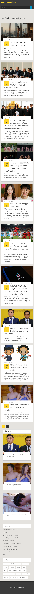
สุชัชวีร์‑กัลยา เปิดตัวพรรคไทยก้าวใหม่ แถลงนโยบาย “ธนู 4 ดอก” (16, 331)
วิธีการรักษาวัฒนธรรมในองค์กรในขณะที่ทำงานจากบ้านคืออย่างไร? (16, 367)
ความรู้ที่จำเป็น (14, 577)
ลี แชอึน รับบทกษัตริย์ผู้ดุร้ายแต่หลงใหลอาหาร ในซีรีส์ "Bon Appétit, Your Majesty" (16, 206)
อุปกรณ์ (18, 567)
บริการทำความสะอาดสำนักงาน (11, 535)
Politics (5, 532)
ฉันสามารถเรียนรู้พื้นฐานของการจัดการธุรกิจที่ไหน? (17, 514)
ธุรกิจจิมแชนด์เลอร (8, 2)
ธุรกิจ (24, 570)
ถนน (5, 570)
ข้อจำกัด (6, 577)
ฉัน (20, 570)
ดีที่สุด (24, 567)
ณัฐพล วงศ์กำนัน (8, 40)
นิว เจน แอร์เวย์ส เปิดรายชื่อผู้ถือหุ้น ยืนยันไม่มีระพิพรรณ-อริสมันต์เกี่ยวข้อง (16, 85)
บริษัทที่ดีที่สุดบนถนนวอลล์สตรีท (11, 538)
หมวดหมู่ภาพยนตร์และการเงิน (10, 529)
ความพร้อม (12, 574)
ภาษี (10, 570)
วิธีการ (18, 564)
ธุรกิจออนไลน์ (25, 574)
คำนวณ (15, 570)
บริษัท (5, 564)
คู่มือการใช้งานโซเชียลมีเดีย (10, 549)
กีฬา (4, 554)
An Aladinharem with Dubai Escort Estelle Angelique (15, 45)
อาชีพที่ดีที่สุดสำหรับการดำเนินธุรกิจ (12, 543)
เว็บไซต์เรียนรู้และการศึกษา (10, 546)
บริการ (5, 567)
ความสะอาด (25, 564)
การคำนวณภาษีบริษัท (8, 540)
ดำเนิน (18, 574)
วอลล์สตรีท (12, 564)
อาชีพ (5, 574)
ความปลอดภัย (23, 577)
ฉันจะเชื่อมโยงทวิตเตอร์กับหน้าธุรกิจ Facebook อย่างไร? (16, 407)
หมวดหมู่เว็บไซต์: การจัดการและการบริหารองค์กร (15, 552)
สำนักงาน (12, 567)
